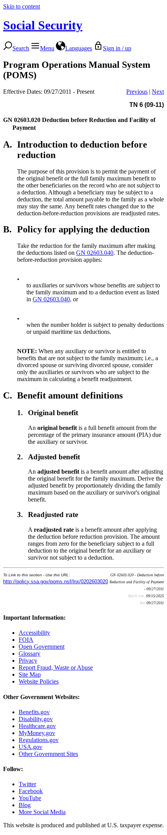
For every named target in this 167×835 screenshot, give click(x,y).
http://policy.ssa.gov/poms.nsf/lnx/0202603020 (55, 581)
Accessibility (34, 632)
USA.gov (30, 747)
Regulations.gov (39, 740)
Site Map (30, 674)
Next (158, 91)
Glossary (29, 653)
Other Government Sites (48, 754)
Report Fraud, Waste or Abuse (56, 667)
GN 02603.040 (94, 252)
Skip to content (21, 6)
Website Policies (39, 681)
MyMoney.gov (37, 733)
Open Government (41, 646)
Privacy (28, 660)
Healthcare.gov (37, 726)
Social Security (42, 25)
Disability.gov (36, 719)
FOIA (26, 639)
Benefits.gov (34, 712)
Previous (137, 91)
